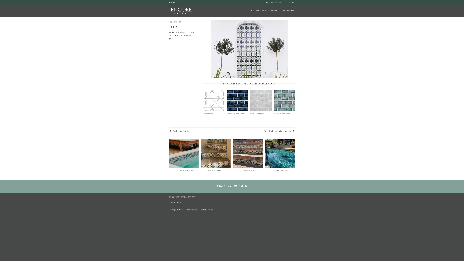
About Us (282, 2)
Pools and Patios (176, 22)
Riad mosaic (208, 114)
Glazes (264, 10)
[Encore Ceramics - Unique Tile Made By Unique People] (181, 10)
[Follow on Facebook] (170, 2)
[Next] (295, 159)
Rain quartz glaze (257, 114)
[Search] (248, 10)
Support (292, 2)
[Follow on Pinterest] (174, 2)
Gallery (255, 10)
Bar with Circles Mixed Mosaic (278, 131)
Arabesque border (180, 131)
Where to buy (289, 10)
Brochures (270, 2)
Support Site (175, 202)
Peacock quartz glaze (235, 114)
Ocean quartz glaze (282, 114)
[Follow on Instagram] (172, 2)
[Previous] (169, 159)
